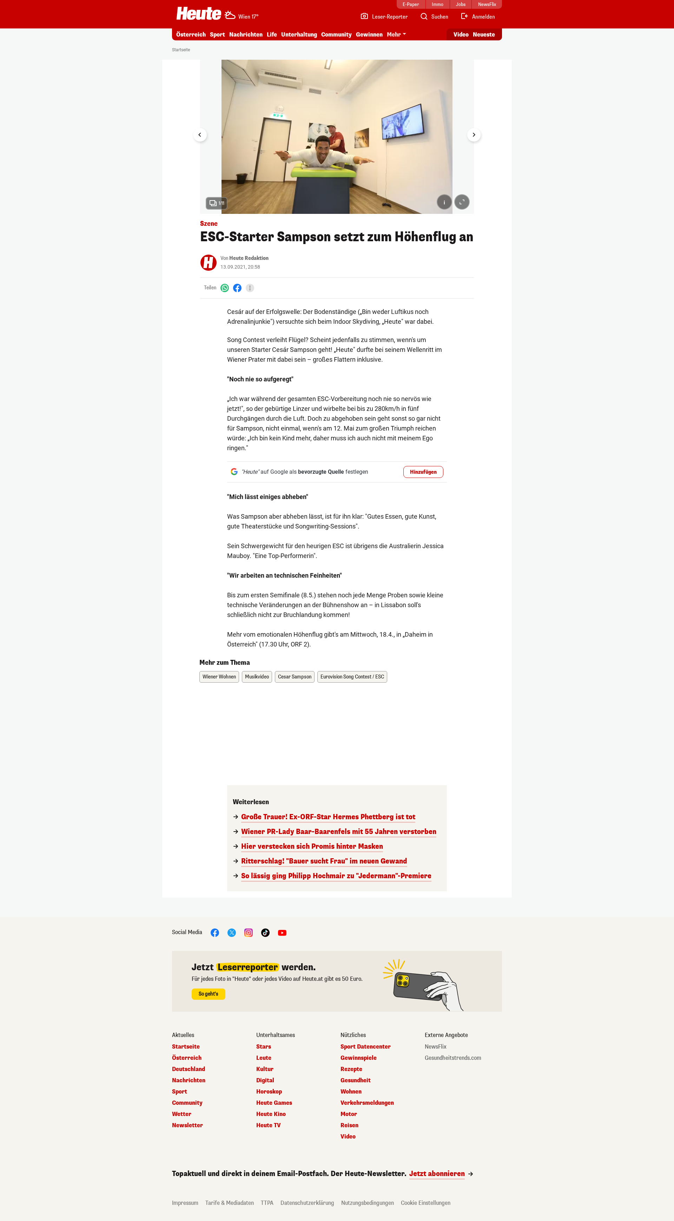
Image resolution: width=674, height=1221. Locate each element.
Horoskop (269, 1091)
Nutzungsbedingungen (367, 1203)
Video (461, 34)
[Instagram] (248, 932)
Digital (265, 1080)
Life (272, 34)
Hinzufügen (423, 472)
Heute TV (268, 1125)
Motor (349, 1114)
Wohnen (351, 1091)
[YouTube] (282, 932)
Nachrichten (188, 1080)
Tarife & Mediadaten (229, 1203)
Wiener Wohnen (219, 677)
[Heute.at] (199, 13)
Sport (217, 34)
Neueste (484, 34)
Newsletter (187, 1125)
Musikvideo (257, 677)
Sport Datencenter (366, 1046)
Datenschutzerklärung (307, 1203)
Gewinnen (369, 34)
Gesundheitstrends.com (453, 1058)
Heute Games (274, 1103)
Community (336, 34)
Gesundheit (356, 1080)
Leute (263, 1058)
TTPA (267, 1203)
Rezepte (351, 1069)
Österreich (191, 34)
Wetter (181, 1114)
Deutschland (188, 1069)
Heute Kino (271, 1114)
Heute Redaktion (249, 258)
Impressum (185, 1203)
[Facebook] (237, 287)
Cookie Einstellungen (425, 1203)
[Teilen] (250, 288)
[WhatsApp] (224, 287)
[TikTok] (265, 932)
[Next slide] (474, 135)
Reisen (349, 1125)
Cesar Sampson (294, 677)
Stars (263, 1046)
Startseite (181, 49)
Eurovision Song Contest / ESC (352, 677)
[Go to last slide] (200, 135)
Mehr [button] (394, 34)
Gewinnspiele (359, 1058)
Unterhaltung (299, 34)
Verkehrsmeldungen (367, 1103)
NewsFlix (436, 1046)
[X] (231, 932)
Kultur (264, 1069)
